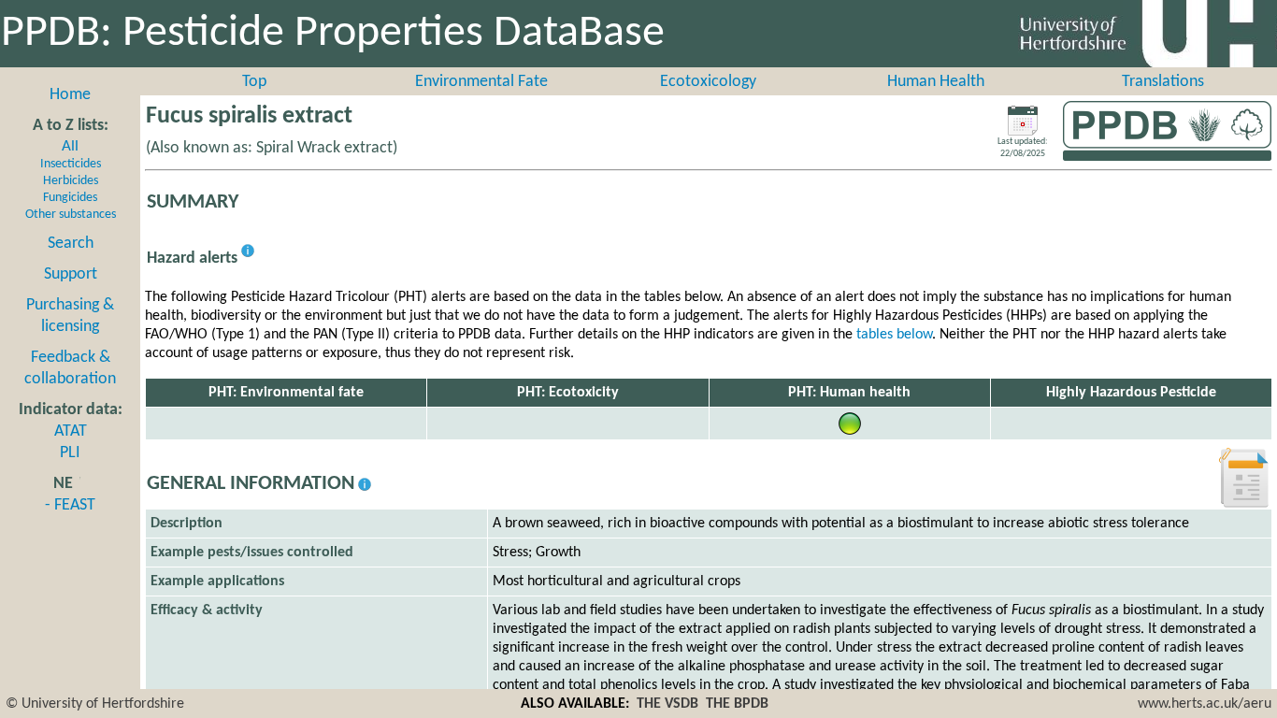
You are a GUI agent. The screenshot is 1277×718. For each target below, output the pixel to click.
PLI (70, 453)
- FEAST (70, 505)
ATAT (70, 431)
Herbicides (70, 181)
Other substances (70, 215)
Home (70, 95)
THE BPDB (737, 703)
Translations (1163, 82)
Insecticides (70, 164)
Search (70, 243)
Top (254, 82)
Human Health (935, 82)
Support (70, 274)
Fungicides (70, 198)
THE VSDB (667, 703)
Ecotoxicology (708, 82)
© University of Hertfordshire (95, 703)
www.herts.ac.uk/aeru (1204, 703)
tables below (894, 334)
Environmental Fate (481, 82)
